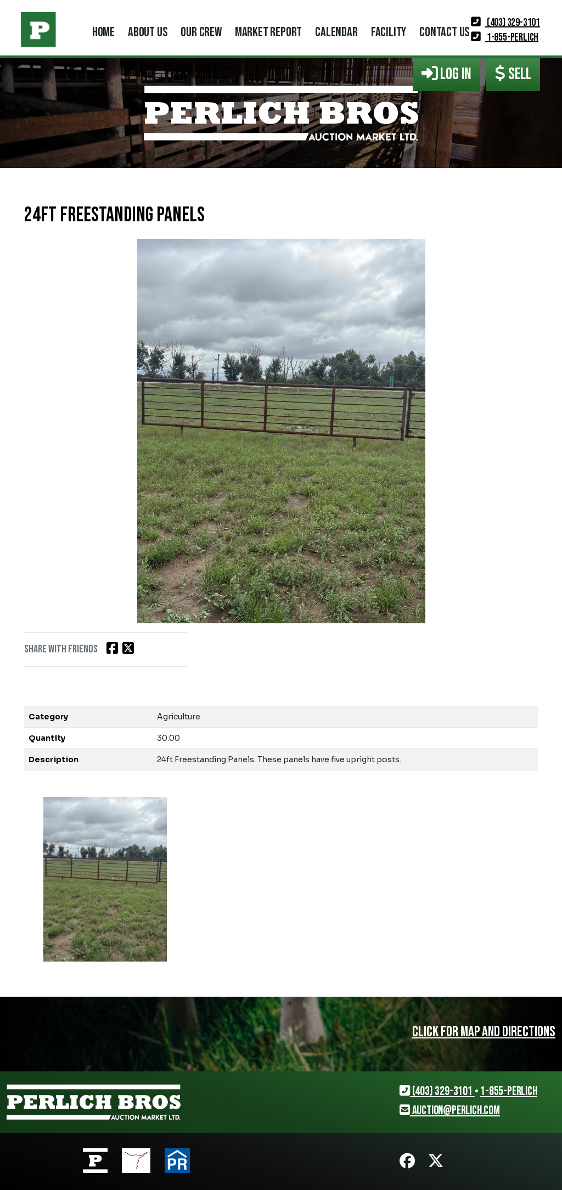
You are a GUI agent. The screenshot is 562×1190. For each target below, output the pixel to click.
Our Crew (201, 32)
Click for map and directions (483, 1032)
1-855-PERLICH (511, 37)
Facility (388, 32)
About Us (147, 32)
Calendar (336, 32)
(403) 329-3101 (512, 22)
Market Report (268, 32)
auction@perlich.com (455, 1110)
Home (103, 32)
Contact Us (444, 32)
